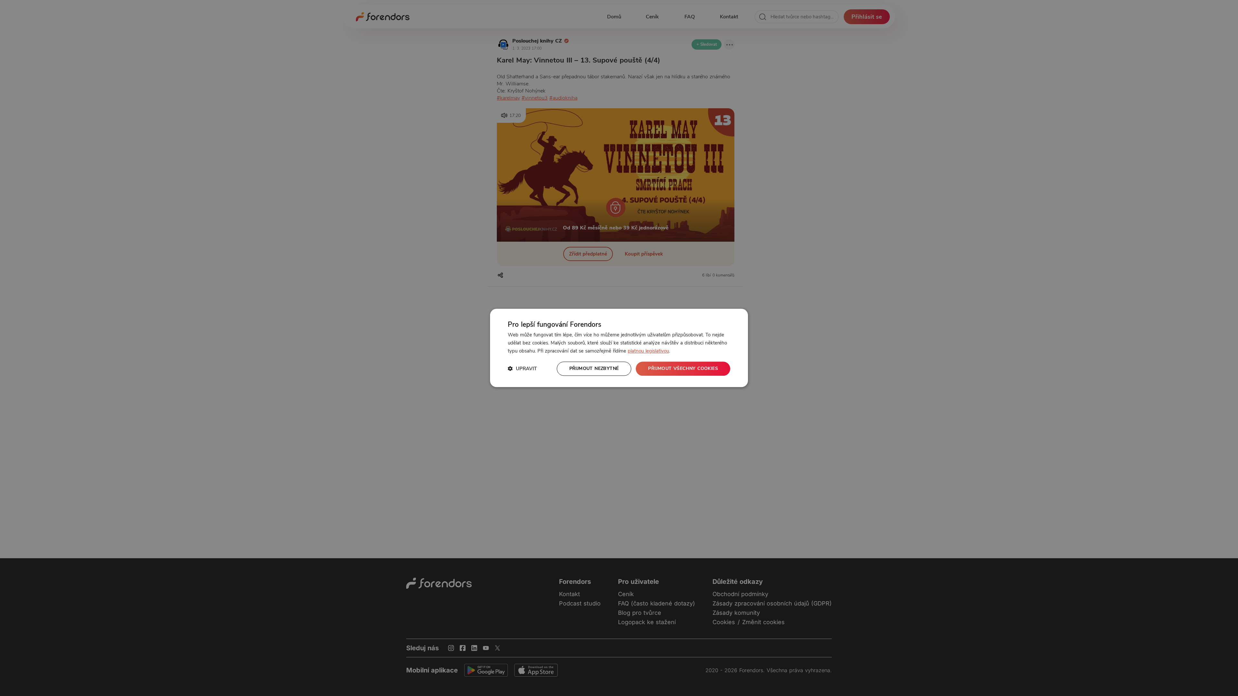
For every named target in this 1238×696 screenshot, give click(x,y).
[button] (522, 368)
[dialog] (619, 348)
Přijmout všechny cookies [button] (683, 368)
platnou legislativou (648, 351)
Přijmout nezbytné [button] (594, 368)
